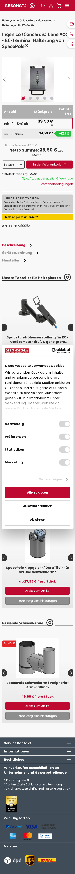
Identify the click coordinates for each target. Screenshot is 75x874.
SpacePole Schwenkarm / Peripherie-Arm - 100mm (37, 685)
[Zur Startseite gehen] (19, 5)
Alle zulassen (37, 492)
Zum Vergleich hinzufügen (37, 601)
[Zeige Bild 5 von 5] (51, 98)
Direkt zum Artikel (37, 591)
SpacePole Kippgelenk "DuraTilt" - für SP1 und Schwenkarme (37, 570)
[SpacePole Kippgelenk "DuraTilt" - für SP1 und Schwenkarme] (37, 543)
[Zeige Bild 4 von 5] (44, 98)
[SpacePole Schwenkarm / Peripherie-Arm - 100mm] (37, 658)
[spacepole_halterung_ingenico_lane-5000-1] (37, 79)
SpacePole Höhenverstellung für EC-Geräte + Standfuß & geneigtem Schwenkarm (37, 339)
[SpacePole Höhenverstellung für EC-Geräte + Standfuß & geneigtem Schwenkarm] (37, 312)
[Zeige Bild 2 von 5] (30, 98)
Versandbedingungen (57, 184)
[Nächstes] (70, 79)
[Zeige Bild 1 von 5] (23, 98)
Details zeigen (50, 479)
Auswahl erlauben (37, 506)
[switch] (64, 437)
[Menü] (67, 6)
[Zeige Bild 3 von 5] (37, 98)
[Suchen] (43, 6)
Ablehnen (37, 519)
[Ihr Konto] (51, 6)
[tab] (17, 245)
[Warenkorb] (59, 6)
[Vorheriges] (5, 79)
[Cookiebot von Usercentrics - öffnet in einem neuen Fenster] (53, 350)
